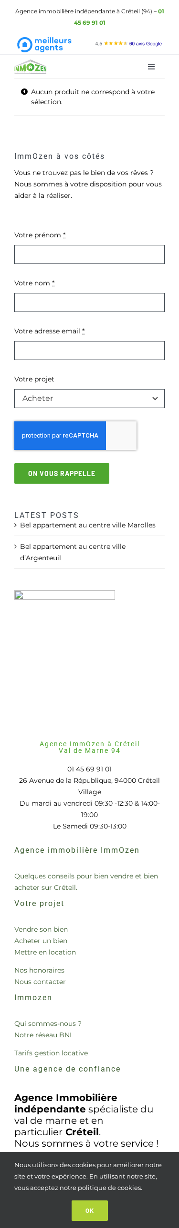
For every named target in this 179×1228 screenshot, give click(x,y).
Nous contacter (40, 981)
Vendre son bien (41, 929)
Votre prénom (39, 235)
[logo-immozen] (30, 62)
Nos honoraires (39, 970)
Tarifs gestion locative (51, 1053)
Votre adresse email (49, 331)
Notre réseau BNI (43, 1035)
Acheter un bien (40, 940)
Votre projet (34, 379)
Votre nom (34, 283)
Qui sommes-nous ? (48, 1023)
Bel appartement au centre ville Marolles (88, 525)
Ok (89, 1210)
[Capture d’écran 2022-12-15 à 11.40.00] (129, 43)
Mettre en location (45, 952)
